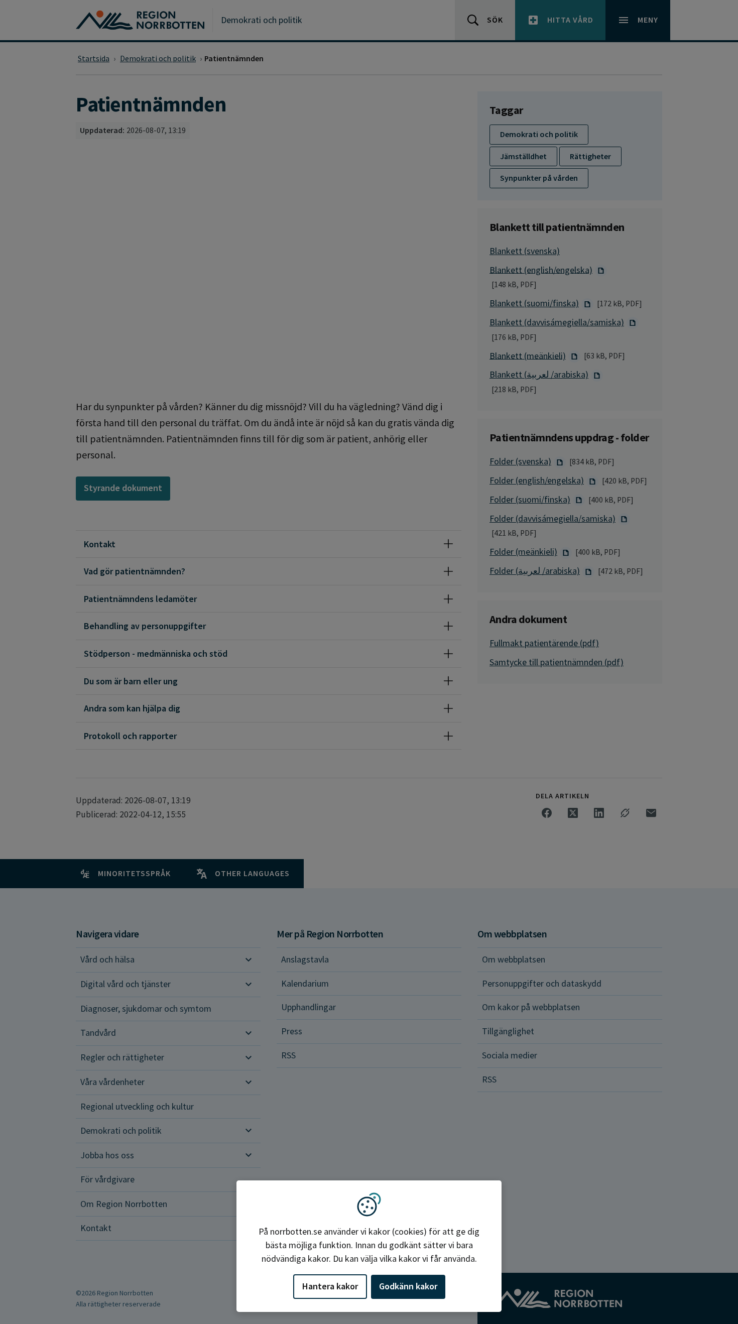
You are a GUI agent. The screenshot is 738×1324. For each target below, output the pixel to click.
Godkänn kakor (408, 1286)
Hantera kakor (330, 1286)
